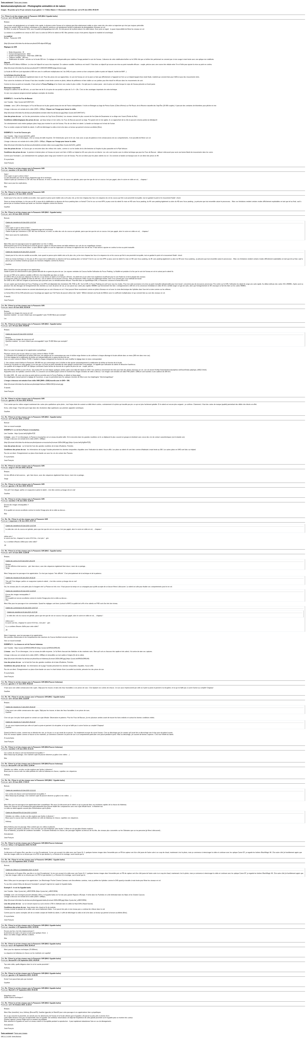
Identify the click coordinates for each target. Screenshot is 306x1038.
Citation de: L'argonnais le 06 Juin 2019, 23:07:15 (21, 608)
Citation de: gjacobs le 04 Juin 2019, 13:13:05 (20, 252)
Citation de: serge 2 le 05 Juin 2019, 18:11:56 (20, 561)
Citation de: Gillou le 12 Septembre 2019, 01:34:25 (21, 869)
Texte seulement (7, 2)
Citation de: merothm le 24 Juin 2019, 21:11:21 (20, 790)
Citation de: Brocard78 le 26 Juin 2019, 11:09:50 (21, 812)
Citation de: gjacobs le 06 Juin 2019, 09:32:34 (20, 577)
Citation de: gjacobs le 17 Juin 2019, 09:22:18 (20, 707)
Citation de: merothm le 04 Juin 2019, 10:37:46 (20, 222)
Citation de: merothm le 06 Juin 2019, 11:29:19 (20, 591)
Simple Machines (16, 1036)
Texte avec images (20, 2)
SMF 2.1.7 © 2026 (6, 1036)
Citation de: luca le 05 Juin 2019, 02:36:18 (19, 334)
